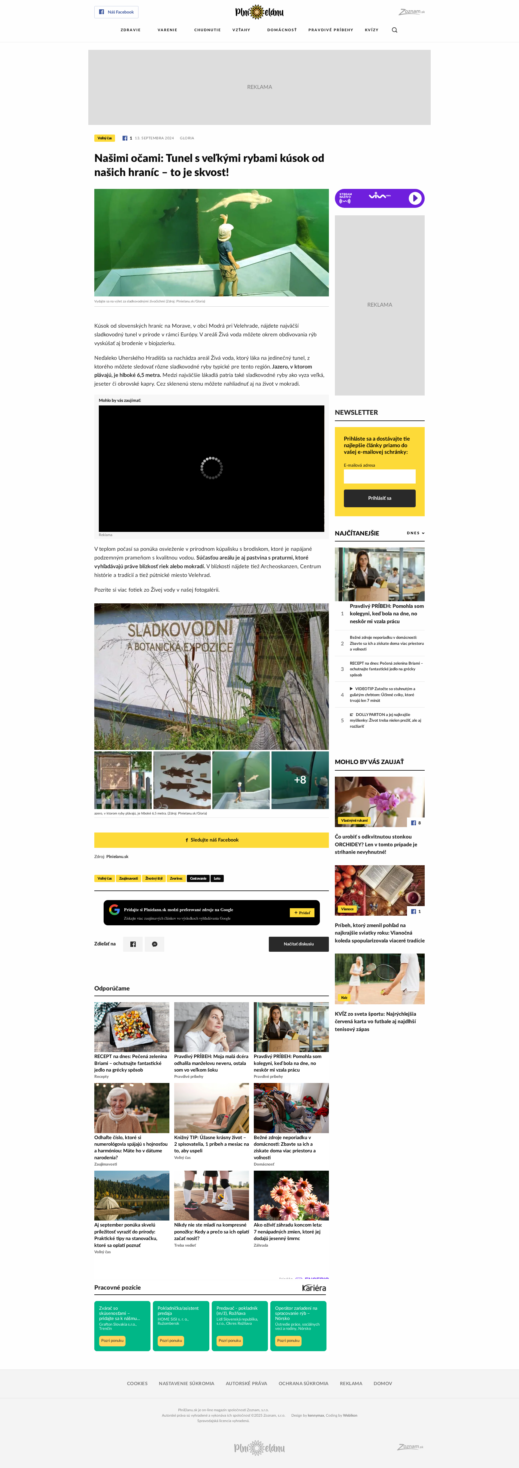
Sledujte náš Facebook (215, 840)
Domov (383, 1384)
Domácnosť (282, 30)
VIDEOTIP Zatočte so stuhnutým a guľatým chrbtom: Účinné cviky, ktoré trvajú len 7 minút (382, 695)
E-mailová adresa (359, 465)
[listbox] (406, 533)
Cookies (137, 1384)
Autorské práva (246, 1384)
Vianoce (347, 909)
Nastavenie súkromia (186, 1384)
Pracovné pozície (117, 1288)
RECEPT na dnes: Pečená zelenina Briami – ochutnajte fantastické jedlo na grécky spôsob (386, 669)
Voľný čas (105, 138)
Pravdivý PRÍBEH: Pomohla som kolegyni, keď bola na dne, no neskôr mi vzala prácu (387, 614)
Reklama (351, 1384)
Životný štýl (153, 878)
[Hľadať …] (394, 30)
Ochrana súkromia (304, 1384)
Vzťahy (241, 30)
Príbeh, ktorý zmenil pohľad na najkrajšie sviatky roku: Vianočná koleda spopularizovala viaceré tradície (380, 933)
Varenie (168, 30)
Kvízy (372, 30)
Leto (217, 878)
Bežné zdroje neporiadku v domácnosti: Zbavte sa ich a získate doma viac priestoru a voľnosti (387, 643)
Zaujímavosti (128, 878)
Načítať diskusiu (299, 944)
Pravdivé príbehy (331, 30)
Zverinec (176, 878)
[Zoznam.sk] (411, 12)
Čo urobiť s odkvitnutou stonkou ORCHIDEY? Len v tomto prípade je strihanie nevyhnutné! (376, 844)
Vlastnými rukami (354, 820)
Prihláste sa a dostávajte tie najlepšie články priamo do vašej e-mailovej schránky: (377, 445)
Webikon (350, 1415)
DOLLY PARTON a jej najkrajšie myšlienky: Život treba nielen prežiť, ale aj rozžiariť (385, 721)
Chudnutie (207, 30)
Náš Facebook (121, 12)
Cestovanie (198, 878)
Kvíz (344, 997)
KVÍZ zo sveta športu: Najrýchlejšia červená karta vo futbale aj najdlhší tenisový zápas (375, 1022)
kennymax (316, 1415)
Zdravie (131, 30)
